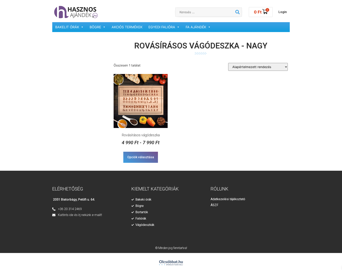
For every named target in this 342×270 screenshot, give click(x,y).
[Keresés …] (204, 12)
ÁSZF (214, 205)
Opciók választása (140, 157)
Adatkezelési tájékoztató (228, 199)
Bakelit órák (67, 27)
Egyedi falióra (161, 27)
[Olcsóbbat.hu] (171, 261)
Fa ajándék (196, 27)
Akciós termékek (127, 27)
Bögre (95, 27)
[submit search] (237, 12)
